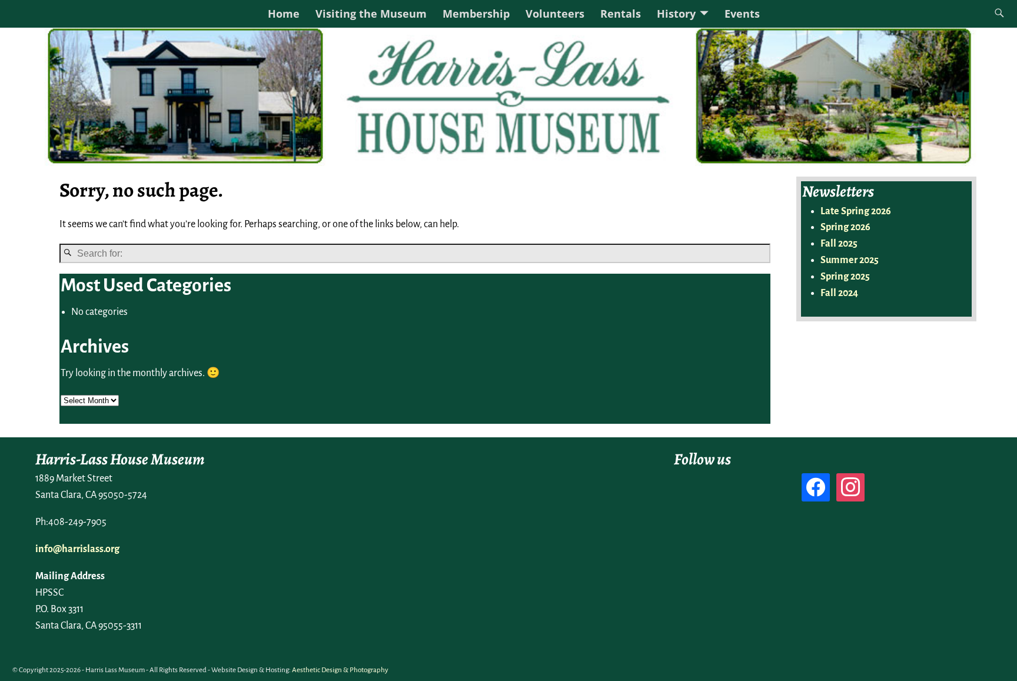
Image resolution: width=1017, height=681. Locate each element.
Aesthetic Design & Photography (340, 670)
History (676, 13)
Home (284, 13)
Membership (476, 13)
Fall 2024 (839, 293)
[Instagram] (850, 486)
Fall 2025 (839, 243)
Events (742, 13)
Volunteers (555, 13)
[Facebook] (816, 486)
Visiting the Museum (371, 13)
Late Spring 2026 (855, 211)
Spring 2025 (845, 276)
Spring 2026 (845, 227)
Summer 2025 (849, 260)
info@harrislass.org (77, 549)
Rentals (620, 13)
